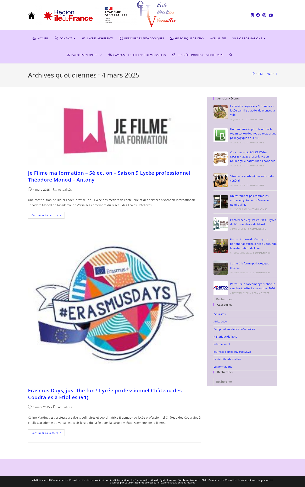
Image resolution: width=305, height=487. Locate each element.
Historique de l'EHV (225, 336)
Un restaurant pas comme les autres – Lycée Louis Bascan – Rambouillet (249, 200)
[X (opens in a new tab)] (252, 15)
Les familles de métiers (227, 359)
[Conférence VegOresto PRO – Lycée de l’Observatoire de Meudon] (221, 224)
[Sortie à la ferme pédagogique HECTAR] (221, 267)
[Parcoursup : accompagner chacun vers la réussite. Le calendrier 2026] (221, 288)
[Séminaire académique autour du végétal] (221, 180)
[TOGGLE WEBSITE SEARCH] (233, 55)
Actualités (65, 189)
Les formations (223, 366)
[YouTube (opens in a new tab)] (270, 15)
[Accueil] (253, 73)
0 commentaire (255, 119)
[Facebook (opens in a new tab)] (258, 15)
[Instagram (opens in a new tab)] (264, 15)
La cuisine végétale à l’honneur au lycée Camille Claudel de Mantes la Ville (252, 110)
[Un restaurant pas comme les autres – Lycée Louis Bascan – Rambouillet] (221, 202)
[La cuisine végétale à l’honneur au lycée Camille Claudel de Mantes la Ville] (221, 112)
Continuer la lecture (48, 214)
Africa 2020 (220, 321)
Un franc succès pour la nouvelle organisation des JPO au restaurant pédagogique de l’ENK (253, 133)
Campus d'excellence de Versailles (234, 329)
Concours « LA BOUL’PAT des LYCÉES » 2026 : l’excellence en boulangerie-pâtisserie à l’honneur (252, 156)
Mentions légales (185, 482)
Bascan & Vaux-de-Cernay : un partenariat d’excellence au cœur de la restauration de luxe (253, 243)
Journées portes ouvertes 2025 (232, 352)
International (222, 344)
